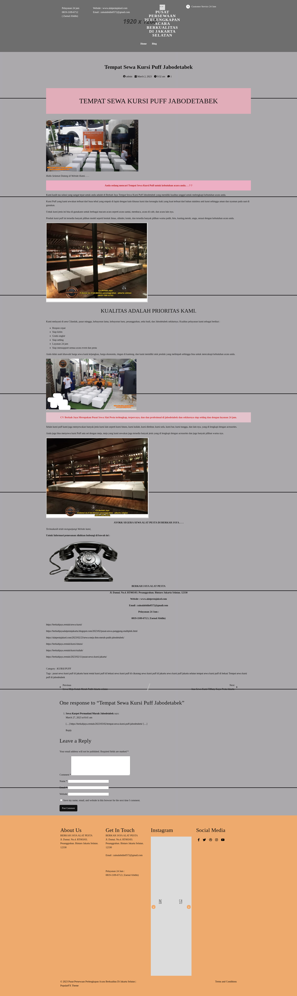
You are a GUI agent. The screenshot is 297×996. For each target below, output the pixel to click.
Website (63, 794)
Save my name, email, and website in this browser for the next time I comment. (101, 800)
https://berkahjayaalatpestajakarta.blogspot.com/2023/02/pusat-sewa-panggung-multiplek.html (91, 631)
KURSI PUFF (64, 668)
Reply (69, 730)
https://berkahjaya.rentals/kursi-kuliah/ (64, 650)
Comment (65, 774)
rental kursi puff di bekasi (101, 673)
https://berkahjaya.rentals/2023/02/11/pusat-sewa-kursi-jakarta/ (76, 656)
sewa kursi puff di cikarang (127, 673)
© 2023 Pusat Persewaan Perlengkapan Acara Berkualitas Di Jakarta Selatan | (98, 981)
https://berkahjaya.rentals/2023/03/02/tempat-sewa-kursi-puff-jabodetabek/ (106, 723)
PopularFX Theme (69, 985)
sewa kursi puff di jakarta (154, 673)
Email (63, 787)
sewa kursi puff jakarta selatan (182, 673)
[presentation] (153, 907)
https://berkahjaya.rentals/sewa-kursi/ (64, 624)
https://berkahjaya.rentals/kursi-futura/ (64, 644)
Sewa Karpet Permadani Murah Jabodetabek (90, 713)
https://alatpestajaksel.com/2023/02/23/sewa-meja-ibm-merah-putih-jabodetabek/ (85, 637)
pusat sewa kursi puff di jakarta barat (71, 673)
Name (63, 781)
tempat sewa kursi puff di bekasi (213, 673)
